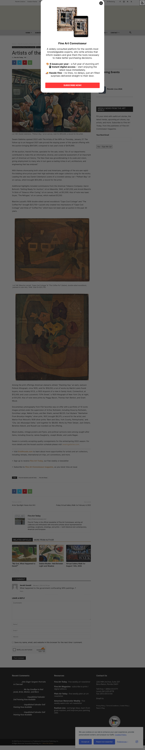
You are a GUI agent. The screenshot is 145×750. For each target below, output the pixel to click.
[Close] (101, 3)
